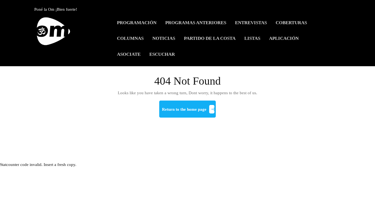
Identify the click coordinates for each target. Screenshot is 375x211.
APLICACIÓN (284, 38)
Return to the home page (189, 112)
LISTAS (252, 38)
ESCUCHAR (162, 54)
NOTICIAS (163, 38)
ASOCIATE (129, 54)
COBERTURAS (291, 22)
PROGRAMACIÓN (136, 22)
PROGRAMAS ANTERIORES (195, 22)
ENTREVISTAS (251, 22)
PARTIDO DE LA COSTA (210, 38)
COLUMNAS (130, 38)
